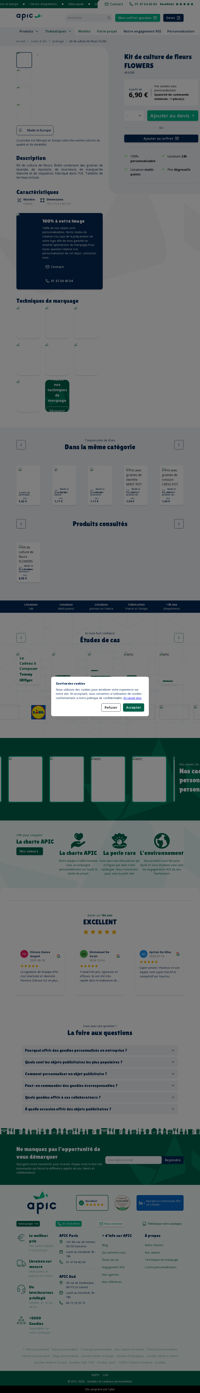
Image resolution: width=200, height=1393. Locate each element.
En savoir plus (132, 698)
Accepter (133, 707)
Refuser (111, 707)
